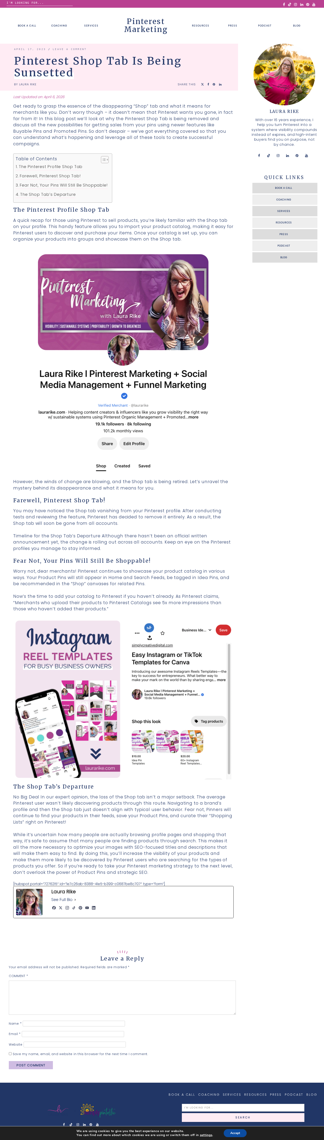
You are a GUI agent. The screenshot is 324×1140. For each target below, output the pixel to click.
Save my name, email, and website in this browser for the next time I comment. (80, 1054)
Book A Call (27, 25)
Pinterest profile (162, 511)
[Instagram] (67, 907)
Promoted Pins (70, 131)
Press (232, 25)
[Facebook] (54, 907)
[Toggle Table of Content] (103, 159)
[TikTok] (73, 907)
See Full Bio (62, 900)
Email (15, 1034)
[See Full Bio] (75, 900)
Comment (18, 976)
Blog (297, 25)
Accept (235, 1133)
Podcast (265, 25)
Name (15, 1023)
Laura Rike (28, 84)
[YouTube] (87, 907)
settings (206, 1135)
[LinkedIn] (93, 907)
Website (15, 1044)
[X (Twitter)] (60, 907)
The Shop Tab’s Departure (48, 194)
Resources (200, 25)
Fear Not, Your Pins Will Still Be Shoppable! (64, 185)
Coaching (59, 25)
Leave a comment (70, 49)
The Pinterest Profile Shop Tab (50, 166)
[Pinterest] (80, 907)
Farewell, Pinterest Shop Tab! (50, 176)
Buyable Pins (27, 131)
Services (91, 25)
